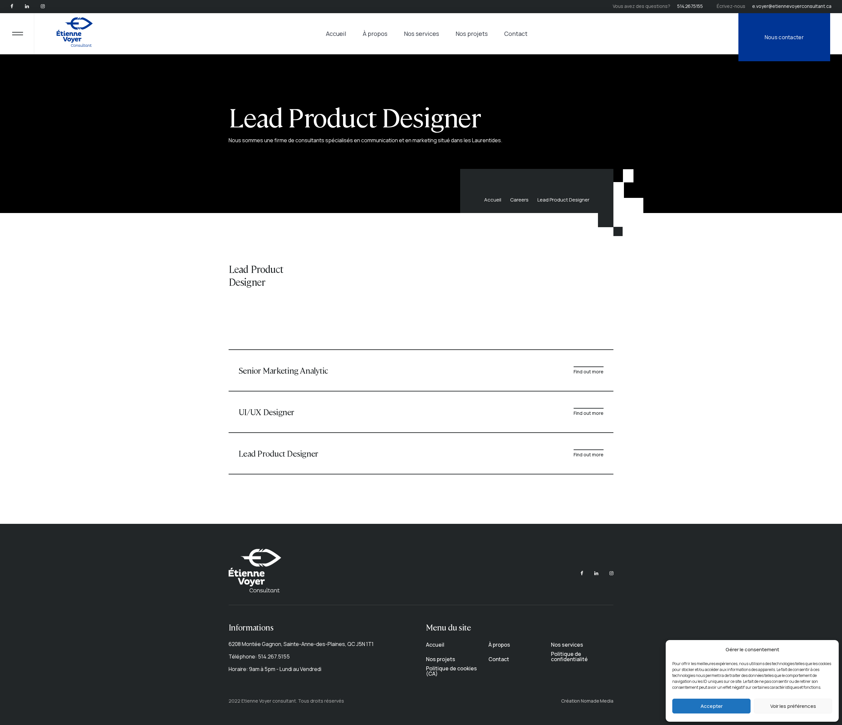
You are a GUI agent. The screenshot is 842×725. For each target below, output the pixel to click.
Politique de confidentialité (569, 656)
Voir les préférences (793, 706)
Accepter (712, 706)
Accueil (336, 34)
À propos (375, 34)
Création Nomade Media (587, 701)
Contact (516, 34)
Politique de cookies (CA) (451, 671)
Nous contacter (784, 37)
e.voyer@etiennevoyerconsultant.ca (791, 6)
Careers (519, 199)
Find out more (589, 371)
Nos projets (472, 34)
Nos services (421, 34)
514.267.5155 (690, 6)
